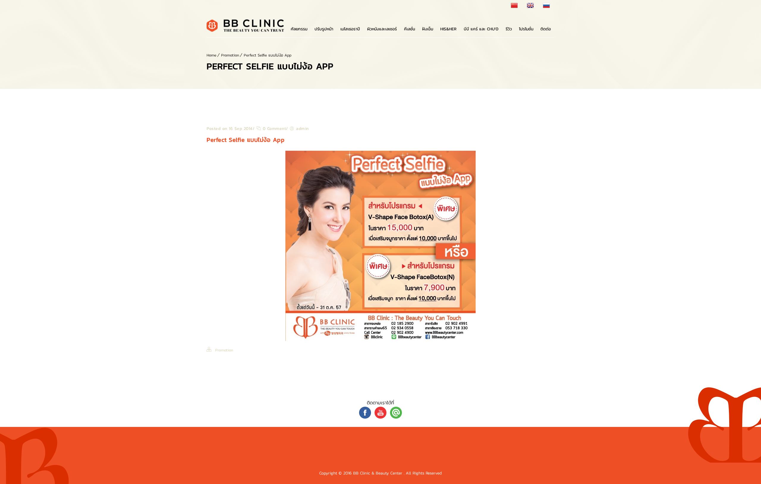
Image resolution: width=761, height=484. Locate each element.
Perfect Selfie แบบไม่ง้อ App (267, 55)
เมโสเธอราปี (350, 29)
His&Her (448, 29)
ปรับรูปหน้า (324, 29)
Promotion (230, 55)
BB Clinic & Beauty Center (378, 473)
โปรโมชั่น (526, 29)
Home (211, 55)
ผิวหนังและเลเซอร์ (382, 29)
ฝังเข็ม (427, 29)
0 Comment (273, 128)
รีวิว (509, 29)
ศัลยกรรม (299, 29)
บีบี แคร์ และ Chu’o (481, 29)
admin (302, 128)
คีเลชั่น (409, 29)
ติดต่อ (545, 29)
